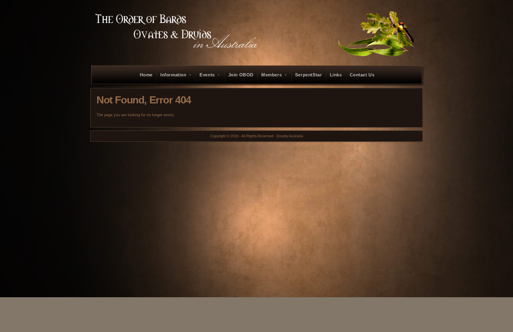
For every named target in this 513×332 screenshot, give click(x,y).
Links (336, 74)
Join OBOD (241, 74)
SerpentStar (308, 74)
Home (146, 74)
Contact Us (362, 74)
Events (207, 74)
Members (271, 74)
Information (173, 74)
